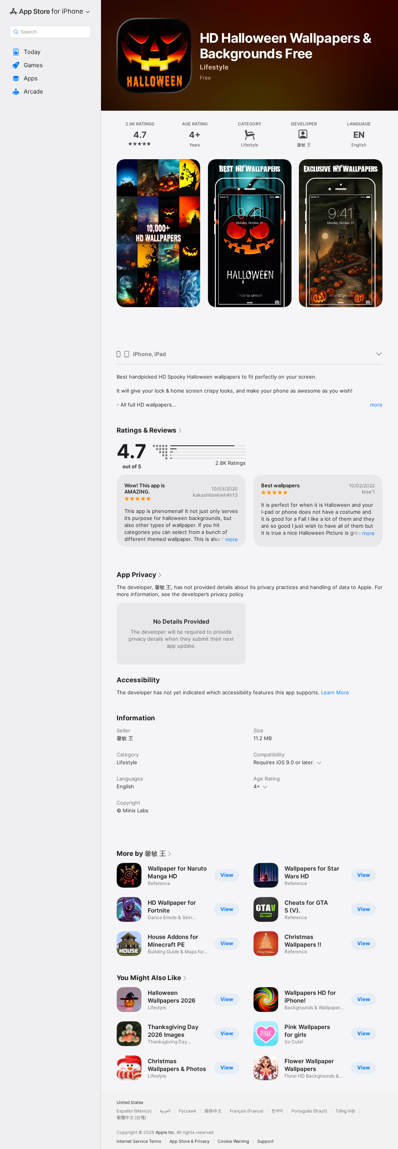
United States (130, 1102)
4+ (256, 786)
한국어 (277, 1111)
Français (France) (247, 1111)
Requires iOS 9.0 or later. (283, 762)
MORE (231, 539)
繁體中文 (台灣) (131, 1118)
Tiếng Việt (345, 1111)
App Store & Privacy (189, 1141)
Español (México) (134, 1111)
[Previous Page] (108, 134)
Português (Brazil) (309, 1111)
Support (265, 1141)
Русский (187, 1111)
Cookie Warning (233, 1141)
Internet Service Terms (139, 1141)
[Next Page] (390, 134)
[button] (50, 52)
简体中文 (213, 1111)
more (376, 405)
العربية (165, 1111)
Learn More (335, 692)
